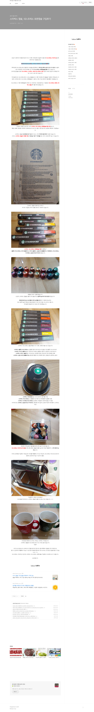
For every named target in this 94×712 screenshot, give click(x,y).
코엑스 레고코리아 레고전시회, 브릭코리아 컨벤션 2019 (25, 617)
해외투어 (70, 73)
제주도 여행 (70, 71)
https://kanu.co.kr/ (17, 573)
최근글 (69, 88)
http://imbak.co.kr (17, 583)
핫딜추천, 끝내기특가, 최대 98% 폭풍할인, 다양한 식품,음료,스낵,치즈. (30, 587)
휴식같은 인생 (71, 44)
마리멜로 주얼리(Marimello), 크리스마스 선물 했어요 (24, 616)
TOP (83, 707)
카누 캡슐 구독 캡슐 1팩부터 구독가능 (23, 575)
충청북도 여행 (71, 60)
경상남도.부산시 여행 (72, 69)
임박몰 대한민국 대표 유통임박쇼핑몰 (23, 585)
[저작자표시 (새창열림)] (25, 596)
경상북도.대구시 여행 (72, 67)
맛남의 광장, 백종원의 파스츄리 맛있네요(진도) (23, 605)
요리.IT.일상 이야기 (16, 603)
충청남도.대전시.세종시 (72, 58)
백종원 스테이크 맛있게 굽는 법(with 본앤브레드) (23, 611)
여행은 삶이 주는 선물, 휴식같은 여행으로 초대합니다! (22, 688)
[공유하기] (16, 596)
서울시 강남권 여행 (71, 46)
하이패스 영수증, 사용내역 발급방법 (20, 614)
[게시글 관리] (17, 596)
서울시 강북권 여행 (72, 49)
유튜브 (23, 3)
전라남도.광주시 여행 (72, 62)
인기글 (73, 88)
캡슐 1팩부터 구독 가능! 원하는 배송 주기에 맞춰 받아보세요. (28, 577)
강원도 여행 (70, 55)
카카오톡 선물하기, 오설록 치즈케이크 (21, 612)
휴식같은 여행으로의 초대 (15, 0)
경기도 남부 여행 (71, 51)
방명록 (16, 3)
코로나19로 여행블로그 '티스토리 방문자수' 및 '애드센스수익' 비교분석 (28, 607)
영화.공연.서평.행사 (72, 76)
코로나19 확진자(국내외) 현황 (19, 609)
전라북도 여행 (71, 64)
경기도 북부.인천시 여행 (72, 53)
